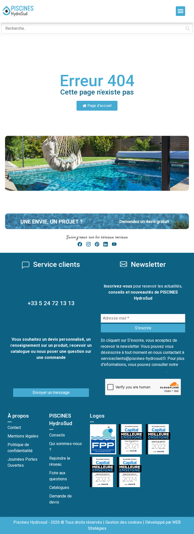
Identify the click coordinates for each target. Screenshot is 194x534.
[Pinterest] (97, 244)
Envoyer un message (51, 392)
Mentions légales (23, 436)
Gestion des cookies (123, 522)
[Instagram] (88, 244)
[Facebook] (80, 244)
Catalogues (59, 487)
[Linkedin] (105, 244)
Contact (14, 427)
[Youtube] (114, 244)
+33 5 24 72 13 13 (51, 303)
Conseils (57, 435)
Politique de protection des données (133, 370)
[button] (180, 11)
